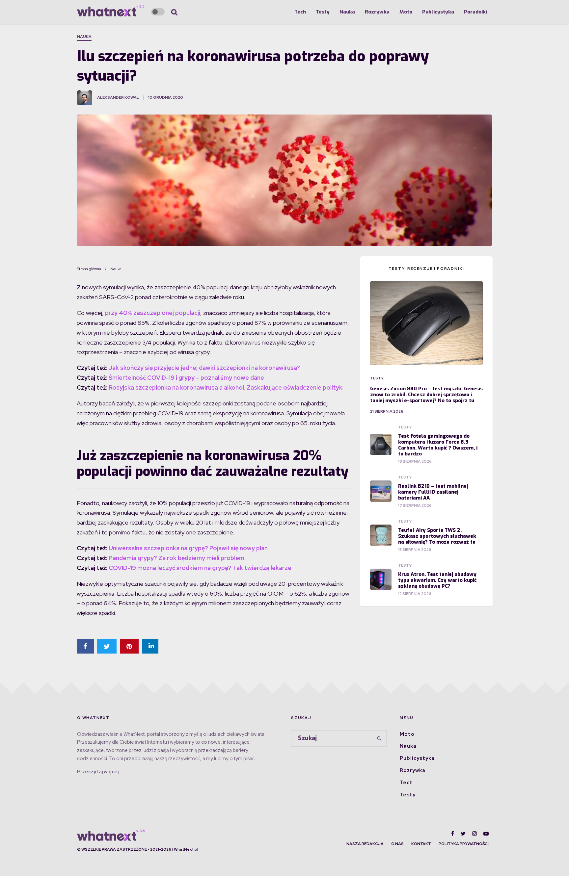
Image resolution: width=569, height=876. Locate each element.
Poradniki (475, 12)
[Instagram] (474, 833)
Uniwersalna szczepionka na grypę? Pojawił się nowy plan (188, 548)
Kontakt (421, 843)
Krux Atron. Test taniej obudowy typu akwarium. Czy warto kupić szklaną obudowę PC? (437, 580)
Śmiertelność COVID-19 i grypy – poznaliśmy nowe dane (186, 377)
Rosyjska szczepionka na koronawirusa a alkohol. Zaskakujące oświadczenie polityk (225, 387)
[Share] (85, 646)
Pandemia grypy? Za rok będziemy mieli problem (176, 558)
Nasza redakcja (365, 843)
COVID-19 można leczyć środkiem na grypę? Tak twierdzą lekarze (200, 568)
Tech (300, 12)
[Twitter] (463, 833)
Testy (323, 12)
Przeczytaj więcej (98, 771)
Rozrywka (377, 12)
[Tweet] (107, 646)
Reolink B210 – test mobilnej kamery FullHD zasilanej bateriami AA (433, 492)
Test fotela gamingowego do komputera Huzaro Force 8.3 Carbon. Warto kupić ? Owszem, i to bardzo (437, 445)
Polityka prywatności (464, 843)
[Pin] (129, 646)
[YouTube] (486, 833)
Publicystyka (438, 12)
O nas (397, 843)
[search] (379, 738)
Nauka (347, 12)
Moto (405, 12)
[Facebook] (452, 833)
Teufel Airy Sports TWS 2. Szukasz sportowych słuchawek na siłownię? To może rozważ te (437, 536)
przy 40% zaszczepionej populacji (152, 313)
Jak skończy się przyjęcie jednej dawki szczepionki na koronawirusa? (204, 368)
